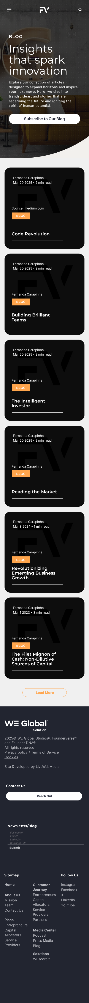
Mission (11, 900)
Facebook (69, 890)
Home (10, 885)
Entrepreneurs (16, 925)
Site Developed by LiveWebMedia (32, 767)
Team (9, 905)
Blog (36, 946)
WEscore (41, 959)
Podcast (39, 935)
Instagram (69, 885)
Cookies (11, 757)
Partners (40, 920)
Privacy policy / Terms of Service (32, 752)
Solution (39, 730)
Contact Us (14, 910)
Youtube (68, 905)
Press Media (43, 941)
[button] (9, 9)
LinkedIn (68, 900)
